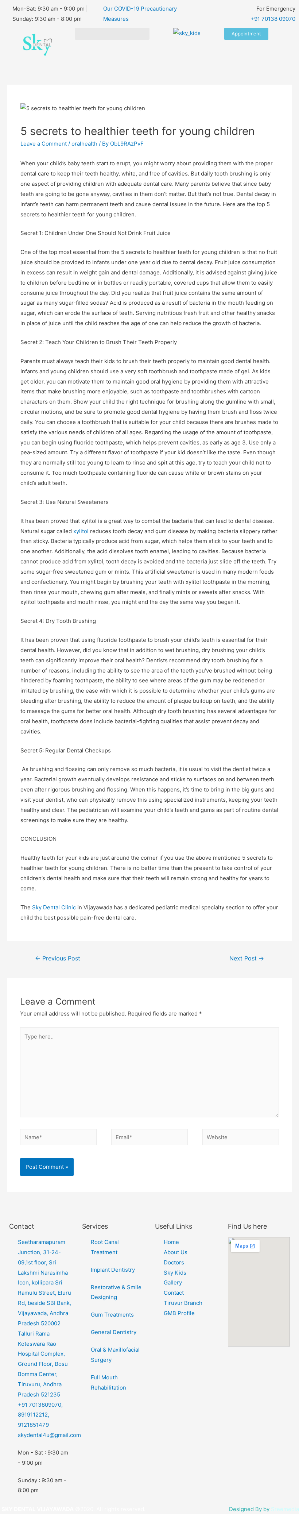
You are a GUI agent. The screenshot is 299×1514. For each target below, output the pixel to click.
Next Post (246, 958)
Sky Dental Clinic (53, 907)
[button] (112, 34)
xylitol (81, 531)
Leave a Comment (43, 143)
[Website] (240, 1138)
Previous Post (57, 958)
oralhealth (84, 143)
